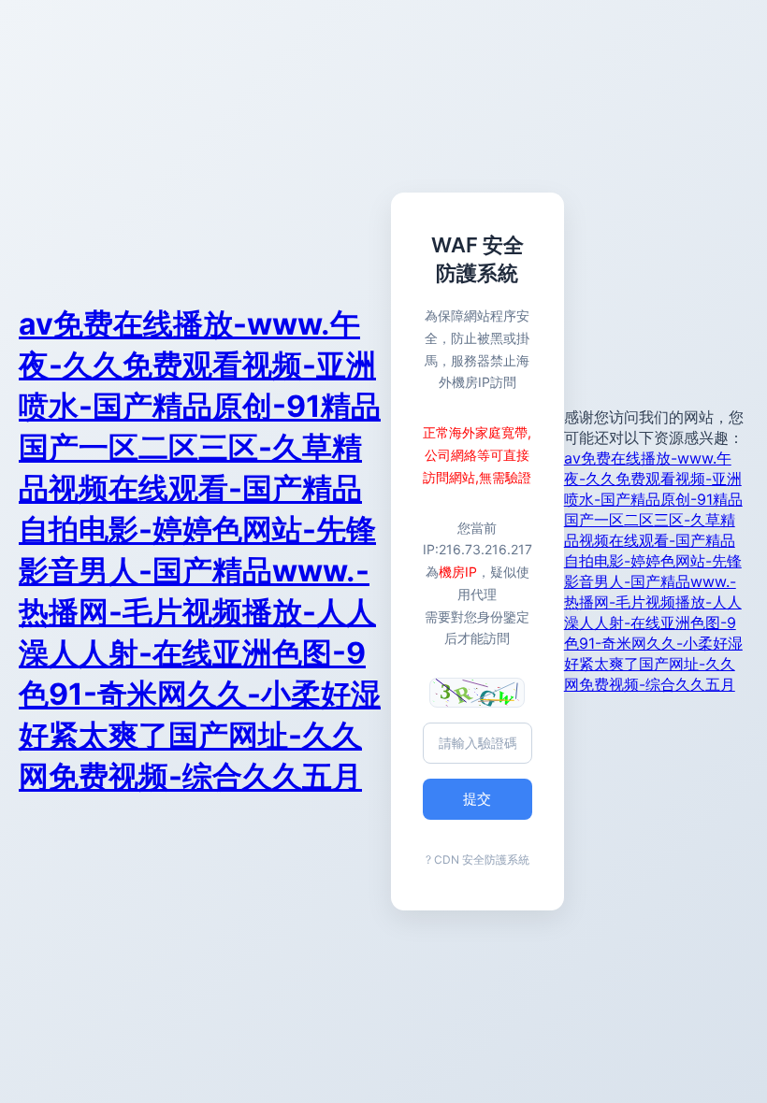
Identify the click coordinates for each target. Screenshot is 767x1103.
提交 (477, 799)
